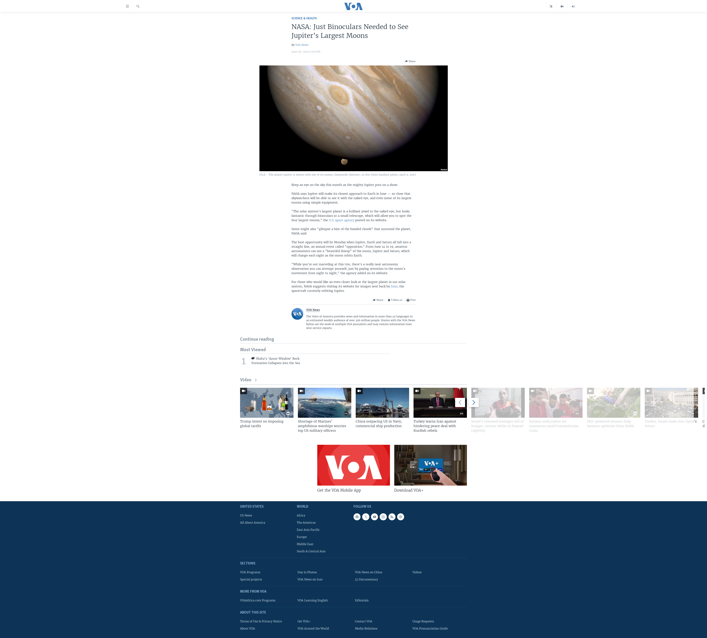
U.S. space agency (341, 220)
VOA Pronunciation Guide (430, 628)
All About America (252, 522)
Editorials (362, 600)
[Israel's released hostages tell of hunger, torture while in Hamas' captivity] (498, 403)
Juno (394, 286)
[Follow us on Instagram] (383, 516)
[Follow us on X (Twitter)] (365, 516)
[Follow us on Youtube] (374, 516)
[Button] (410, 61)
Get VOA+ (304, 621)
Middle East (305, 544)
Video (245, 380)
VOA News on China (368, 572)
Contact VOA (363, 621)
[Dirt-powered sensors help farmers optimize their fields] (613, 403)
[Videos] (562, 6)
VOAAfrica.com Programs (257, 600)
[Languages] (551, 6)
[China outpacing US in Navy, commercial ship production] (382, 403)
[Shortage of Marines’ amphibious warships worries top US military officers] (324, 403)
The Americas (306, 522)
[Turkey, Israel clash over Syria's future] (671, 403)
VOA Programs (250, 572)
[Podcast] (400, 516)
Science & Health (304, 18)
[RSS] (391, 516)
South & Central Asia (311, 551)
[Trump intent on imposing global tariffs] (266, 403)
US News (246, 515)
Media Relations (366, 628)
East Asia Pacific (308, 530)
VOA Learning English (313, 600)
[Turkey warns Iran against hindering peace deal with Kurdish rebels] (440, 403)
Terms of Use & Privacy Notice (261, 621)
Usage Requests (423, 621)
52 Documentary (366, 579)
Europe (302, 537)
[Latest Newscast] (573, 6)
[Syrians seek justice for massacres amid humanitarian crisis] (556, 403)
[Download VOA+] (430, 465)
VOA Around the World (313, 628)
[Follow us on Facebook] (357, 516)
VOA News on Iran (310, 579)
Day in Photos (307, 572)
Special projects (251, 579)
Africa (301, 515)
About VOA (247, 628)
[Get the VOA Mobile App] (353, 465)
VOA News (301, 45)
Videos (417, 572)
